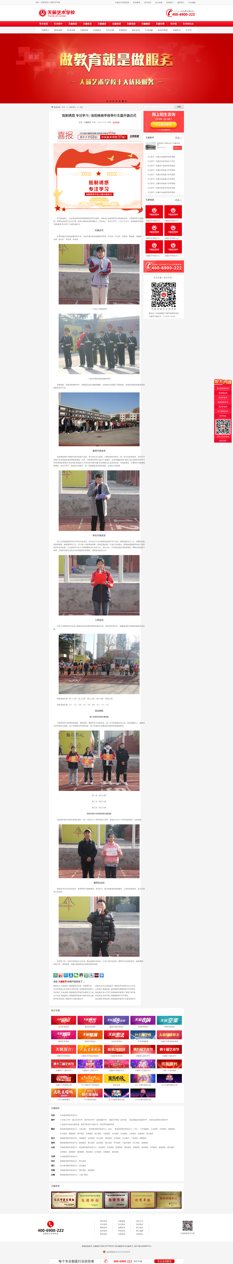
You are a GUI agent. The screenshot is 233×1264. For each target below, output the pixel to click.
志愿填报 (121, 1234)
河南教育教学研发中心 (69, 1170)
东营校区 (110, 1147)
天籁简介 (45, 30)
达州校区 (91, 1138)
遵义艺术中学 (77, 1120)
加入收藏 (158, 2)
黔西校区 (82, 1143)
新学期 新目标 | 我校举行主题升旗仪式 (68, 999)
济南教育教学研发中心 (69, 1147)
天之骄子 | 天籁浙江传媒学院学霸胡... (162, 166)
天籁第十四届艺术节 (116, 1070)
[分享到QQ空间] (55, 975)
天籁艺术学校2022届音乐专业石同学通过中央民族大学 (154, 256)
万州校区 (162, 1129)
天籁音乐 (87, 24)
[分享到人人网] (71, 975)
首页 (63, 107)
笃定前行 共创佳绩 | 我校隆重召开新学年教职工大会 (73, 992)
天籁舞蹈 (145, 24)
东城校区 (106, 1152)
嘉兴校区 (82, 1166)
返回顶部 (222, 441)
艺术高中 (58, 24)
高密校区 (72, 1152)
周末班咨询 (223, 407)
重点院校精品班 (223, 388)
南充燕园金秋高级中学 (138, 1120)
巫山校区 (149, 1134)
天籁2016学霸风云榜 (64, 1085)
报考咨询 (103, 1221)
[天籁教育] (57, 13)
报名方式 (139, 1221)
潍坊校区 (127, 1147)
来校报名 (139, 1234)
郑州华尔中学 (89, 1120)
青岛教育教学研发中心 (88, 1147)
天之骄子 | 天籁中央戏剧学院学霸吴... (162, 192)
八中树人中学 (65, 1120)
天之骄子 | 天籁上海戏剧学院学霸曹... (162, 157)
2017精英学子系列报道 (90, 1085)
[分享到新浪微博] (61, 975)
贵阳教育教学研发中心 (69, 1143)
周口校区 (82, 1170)
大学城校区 (144, 1129)
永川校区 (63, 1134)
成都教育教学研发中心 (69, 1138)
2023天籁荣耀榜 (63, 1100)
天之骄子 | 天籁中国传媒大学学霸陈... (162, 175)
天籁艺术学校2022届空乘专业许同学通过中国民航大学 (154, 221)
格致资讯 (72, 107)
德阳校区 (143, 1138)
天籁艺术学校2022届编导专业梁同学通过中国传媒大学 (154, 238)
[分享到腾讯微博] (66, 975)
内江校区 (99, 1138)
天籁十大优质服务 (169, 1070)
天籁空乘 (160, 24)
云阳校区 (106, 1134)
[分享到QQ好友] (81, 975)
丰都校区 (89, 1134)
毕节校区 (117, 1143)
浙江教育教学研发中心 (69, 1166)
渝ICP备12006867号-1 (142, 1246)
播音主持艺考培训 (116, 1027)
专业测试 (121, 1224)
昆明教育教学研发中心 (69, 1175)
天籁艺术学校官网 (122, 2)
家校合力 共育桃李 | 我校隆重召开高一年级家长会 (72, 986)
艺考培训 (116, 122)
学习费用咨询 (223, 411)
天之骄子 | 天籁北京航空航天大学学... (162, 161)
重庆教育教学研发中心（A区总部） (74, 1129)
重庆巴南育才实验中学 (89, 1124)
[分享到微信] (76, 975)
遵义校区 (91, 1143)
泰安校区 (115, 1152)
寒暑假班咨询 (223, 402)
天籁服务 (121, 1221)
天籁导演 (131, 24)
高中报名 (222, 416)
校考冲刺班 (163, 30)
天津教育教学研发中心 (69, 1156)
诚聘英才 (180, 2)
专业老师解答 (164, 1261)
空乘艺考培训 (169, 1027)
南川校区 (98, 1134)
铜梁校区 (72, 1134)
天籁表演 (116, 24)
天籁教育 (87, 122)
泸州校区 (117, 1138)
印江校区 (136, 1143)
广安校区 (134, 1138)
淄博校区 (136, 1147)
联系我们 (169, 2)
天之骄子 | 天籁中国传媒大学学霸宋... (162, 179)
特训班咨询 (223, 398)
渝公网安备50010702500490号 (118, 1252)
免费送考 (121, 1228)
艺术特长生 (188, 24)
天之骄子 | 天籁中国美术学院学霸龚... (162, 188)
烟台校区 (170, 1147)
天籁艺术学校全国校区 (90, 1056)
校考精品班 (223, 393)
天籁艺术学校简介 (64, 1056)
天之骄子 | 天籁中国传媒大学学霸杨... (162, 183)
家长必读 (136, 30)
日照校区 (63, 1152)
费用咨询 (103, 1228)
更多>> (178, 138)
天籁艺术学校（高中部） (118, 1120)
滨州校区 (153, 1147)
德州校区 (144, 1147)
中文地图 (191, 2)
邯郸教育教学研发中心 (69, 1161)
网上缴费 (139, 1231)
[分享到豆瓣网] (86, 975)
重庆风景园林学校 (107, 1124)
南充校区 (108, 1138)
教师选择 (103, 1234)
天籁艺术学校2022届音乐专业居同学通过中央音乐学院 (173, 256)
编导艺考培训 (90, 1041)
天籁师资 (84, 30)
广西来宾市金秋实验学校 (69, 1124)
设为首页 (147, 2)
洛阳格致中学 (101, 1120)
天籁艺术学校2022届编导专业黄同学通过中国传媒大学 (173, 238)
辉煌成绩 (58, 30)
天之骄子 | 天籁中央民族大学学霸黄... (162, 170)
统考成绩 (71, 30)
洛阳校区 (91, 1170)
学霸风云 (177, 30)
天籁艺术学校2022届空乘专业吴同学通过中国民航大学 (173, 221)
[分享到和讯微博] (96, 975)
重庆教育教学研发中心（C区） (127, 1129)
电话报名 (139, 1224)
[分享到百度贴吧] (91, 975)
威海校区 (162, 1147)
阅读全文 (177, 148)
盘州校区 (99, 1143)
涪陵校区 (171, 1129)
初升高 (173, 24)
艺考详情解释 (143, 1041)
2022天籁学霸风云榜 (117, 1100)
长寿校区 (123, 1134)
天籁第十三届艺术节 (90, 1070)
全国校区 (97, 30)
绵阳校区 (82, 1138)
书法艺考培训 (116, 1041)
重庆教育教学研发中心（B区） (101, 1129)
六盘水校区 (126, 1143)
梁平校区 (80, 1134)
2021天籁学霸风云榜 (169, 1085)
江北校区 (154, 1129)
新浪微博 (136, 2)
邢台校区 (82, 1161)
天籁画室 (72, 24)
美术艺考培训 (63, 1027)
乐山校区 (125, 1138)
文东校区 (98, 1152)
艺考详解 (149, 30)
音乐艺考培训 (90, 1027)
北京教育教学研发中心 (69, 1115)
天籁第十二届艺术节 (64, 1070)
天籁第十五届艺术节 (143, 1070)
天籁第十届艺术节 (169, 1056)
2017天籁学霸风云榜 (143, 1085)
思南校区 (144, 1143)
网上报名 (139, 1228)
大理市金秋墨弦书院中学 (158, 1120)
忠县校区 (141, 1134)
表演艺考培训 (143, 1027)
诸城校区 (80, 1152)
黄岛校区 (89, 1152)
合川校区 (115, 1134)
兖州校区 (101, 1147)
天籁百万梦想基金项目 (169, 1041)
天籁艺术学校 (55, 2)
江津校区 (132, 1134)
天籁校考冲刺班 (116, 1056)
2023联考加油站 (90, 1100)
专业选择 (103, 1224)
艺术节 (189, 30)
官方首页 (43, 24)
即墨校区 (119, 1147)
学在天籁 (110, 30)
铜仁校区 (108, 1143)
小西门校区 (83, 1175)
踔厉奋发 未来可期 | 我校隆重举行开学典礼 (111, 996)
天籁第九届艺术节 (143, 1056)
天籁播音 (102, 24)
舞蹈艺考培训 (63, 1041)
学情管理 (121, 1231)
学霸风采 (123, 30)
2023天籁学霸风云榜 (143, 1100)
